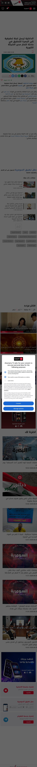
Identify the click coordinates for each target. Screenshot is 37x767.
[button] (18, 381)
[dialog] (18, 383)
